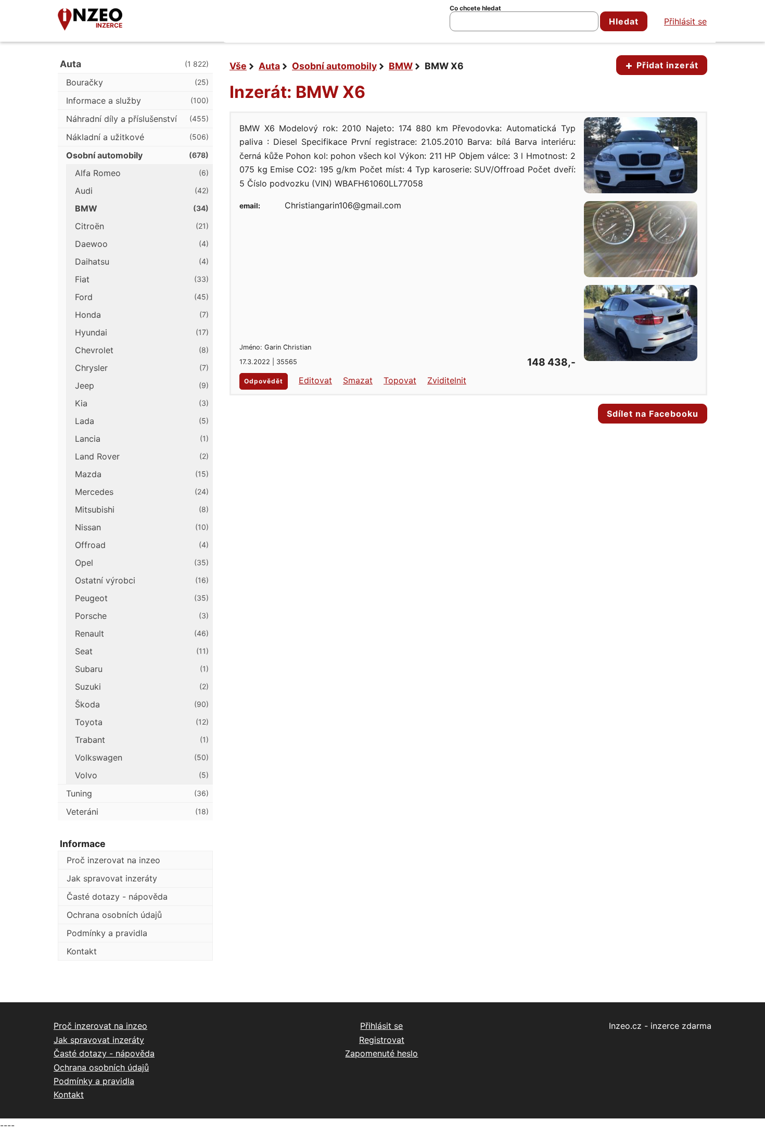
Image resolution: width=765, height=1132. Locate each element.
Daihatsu (142, 261)
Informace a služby (137, 100)
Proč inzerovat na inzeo (113, 860)
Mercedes (142, 492)
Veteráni (137, 811)
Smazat (358, 380)
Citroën (142, 226)
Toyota (142, 722)
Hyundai (142, 332)
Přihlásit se (685, 21)
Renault (142, 633)
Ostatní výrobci (142, 580)
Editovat (315, 380)
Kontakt (82, 951)
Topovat (400, 380)
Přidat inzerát (666, 65)
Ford (142, 297)
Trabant (142, 740)
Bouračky (137, 82)
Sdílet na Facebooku (652, 413)
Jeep (142, 385)
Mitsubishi (142, 509)
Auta (269, 65)
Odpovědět (263, 381)
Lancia (142, 438)
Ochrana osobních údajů (114, 915)
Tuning (137, 793)
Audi (142, 190)
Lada (142, 421)
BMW (401, 65)
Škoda (142, 704)
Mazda (142, 474)
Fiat (142, 279)
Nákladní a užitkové (137, 137)
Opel (142, 562)
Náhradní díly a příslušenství (137, 119)
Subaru (142, 669)
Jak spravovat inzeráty (112, 878)
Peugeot (142, 598)
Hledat (624, 21)
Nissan (142, 527)
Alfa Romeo (142, 173)
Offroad (142, 545)
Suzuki (142, 686)
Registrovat (381, 1040)
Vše (238, 65)
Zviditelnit (446, 380)
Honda (142, 314)
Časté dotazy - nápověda (117, 896)
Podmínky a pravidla (107, 933)
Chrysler (142, 368)
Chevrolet (142, 350)
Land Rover (142, 456)
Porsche (142, 616)
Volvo (142, 775)
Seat (142, 651)
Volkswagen (142, 757)
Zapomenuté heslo (381, 1053)
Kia (142, 403)
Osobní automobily (334, 65)
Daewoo (142, 244)
